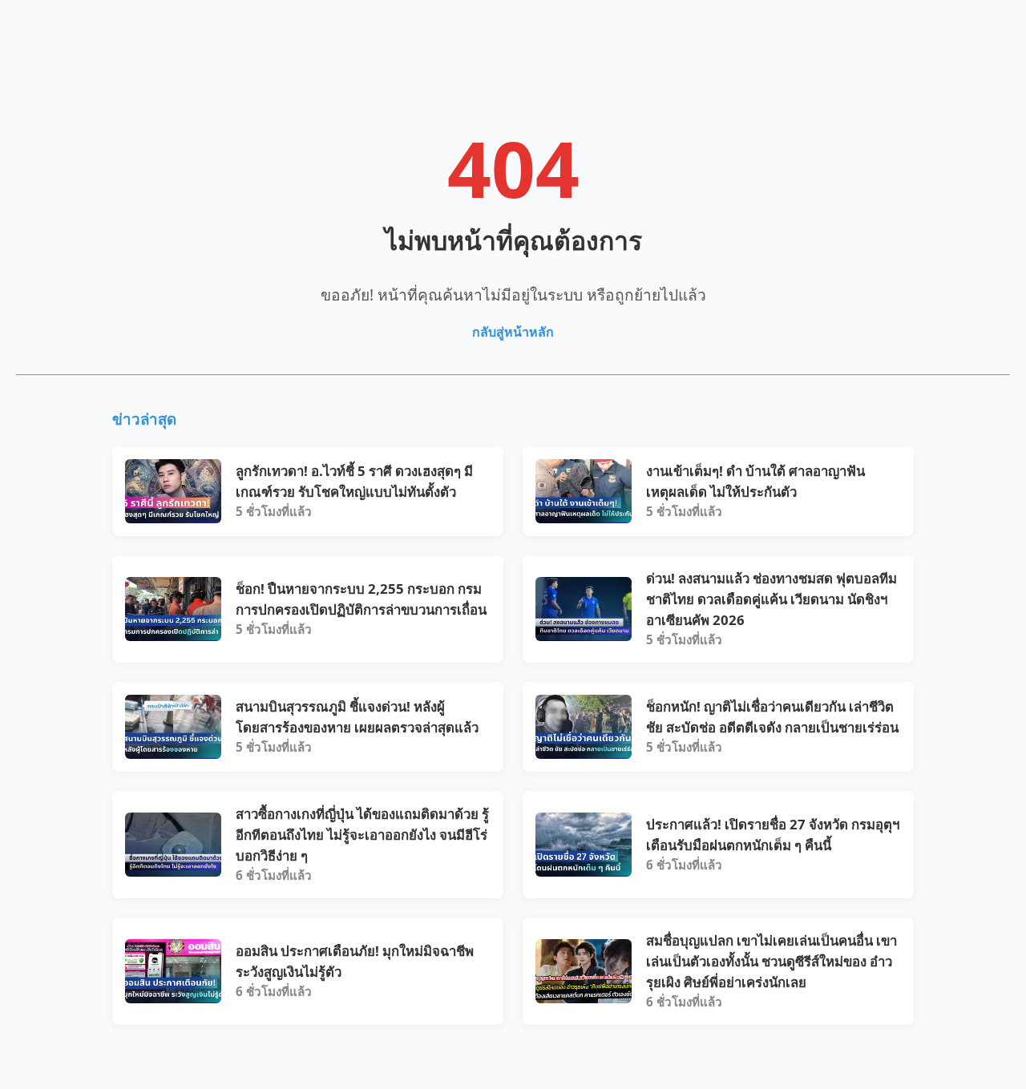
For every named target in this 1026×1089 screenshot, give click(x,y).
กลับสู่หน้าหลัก (513, 332)
